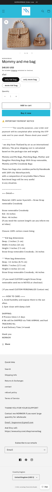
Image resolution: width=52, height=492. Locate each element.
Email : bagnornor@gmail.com (19, 422)
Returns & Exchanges (14, 381)
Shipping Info (11, 375)
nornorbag (23, 487)
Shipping (14, 70)
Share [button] (7, 344)
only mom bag (30, 80)
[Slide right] (32, 53)
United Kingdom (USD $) (24, 477)
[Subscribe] (44, 450)
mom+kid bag (11, 85)
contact (8, 387)
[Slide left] (20, 53)
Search (8, 369)
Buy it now (26, 113)
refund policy (11, 392)
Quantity (5, 91)
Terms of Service (12, 398)
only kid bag (11, 80)
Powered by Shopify (31, 487)
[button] (3, 11)
